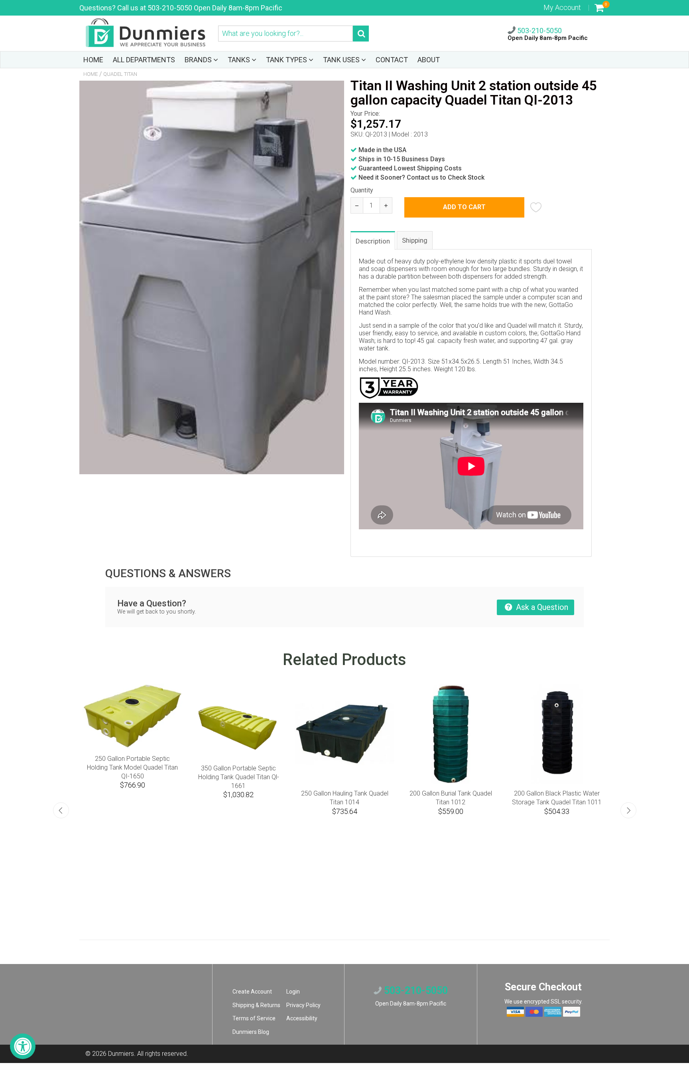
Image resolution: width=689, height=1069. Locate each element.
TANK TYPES (287, 59)
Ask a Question (541, 607)
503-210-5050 (539, 30)
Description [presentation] (373, 241)
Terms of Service (254, 1018)
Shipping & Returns (256, 1005)
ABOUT (428, 59)
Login (293, 991)
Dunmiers (121, 1053)
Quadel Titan (120, 74)
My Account (562, 7)
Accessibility (301, 1018)
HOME (93, 59)
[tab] (373, 240)
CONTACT (392, 59)
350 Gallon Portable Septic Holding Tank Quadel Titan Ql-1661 (113, 777)
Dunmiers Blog (250, 1032)
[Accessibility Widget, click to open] (22, 1046)
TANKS (240, 59)
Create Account (252, 991)
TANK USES (342, 59)
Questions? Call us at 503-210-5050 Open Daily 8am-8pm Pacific (180, 8)
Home (90, 74)
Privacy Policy (303, 1005)
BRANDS (199, 59)
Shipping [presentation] (414, 240)
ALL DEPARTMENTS (144, 59)
